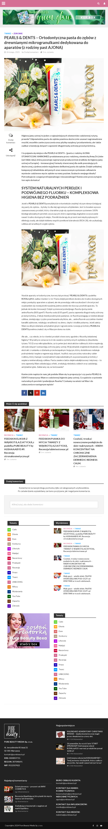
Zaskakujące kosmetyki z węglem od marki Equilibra (31, 807)
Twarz (7, 33)
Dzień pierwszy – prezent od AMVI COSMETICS (30, 787)
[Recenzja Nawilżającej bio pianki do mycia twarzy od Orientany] (8, 799)
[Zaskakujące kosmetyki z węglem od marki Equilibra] (8, 808)
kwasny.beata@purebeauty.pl (68, 794)
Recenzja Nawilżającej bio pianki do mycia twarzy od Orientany (33, 797)
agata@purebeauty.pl (65, 799)
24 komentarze (23, 792)
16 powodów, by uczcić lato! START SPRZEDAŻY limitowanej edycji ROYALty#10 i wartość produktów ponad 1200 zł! (84, 747)
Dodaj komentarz (31, 52)
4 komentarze (22, 801)
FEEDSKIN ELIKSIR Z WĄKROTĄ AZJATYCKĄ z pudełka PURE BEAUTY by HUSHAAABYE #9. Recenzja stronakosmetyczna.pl (19, 447)
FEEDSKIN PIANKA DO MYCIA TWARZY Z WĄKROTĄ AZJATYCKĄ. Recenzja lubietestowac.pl (53, 444)
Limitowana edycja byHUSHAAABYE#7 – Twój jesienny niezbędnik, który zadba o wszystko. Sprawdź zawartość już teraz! (84, 760)
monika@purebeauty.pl (66, 807)
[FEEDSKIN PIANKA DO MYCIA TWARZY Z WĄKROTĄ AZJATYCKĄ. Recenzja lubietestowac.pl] (54, 419)
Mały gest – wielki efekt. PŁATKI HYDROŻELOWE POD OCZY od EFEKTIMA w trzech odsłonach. (77, 578)
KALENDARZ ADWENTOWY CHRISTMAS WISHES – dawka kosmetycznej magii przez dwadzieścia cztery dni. (85, 733)
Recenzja (9, 435)
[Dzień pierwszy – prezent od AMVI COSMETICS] (8, 789)
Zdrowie (18, 33)
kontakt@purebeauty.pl (66, 783)
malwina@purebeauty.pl (66, 815)
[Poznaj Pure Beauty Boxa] (54, 16)
